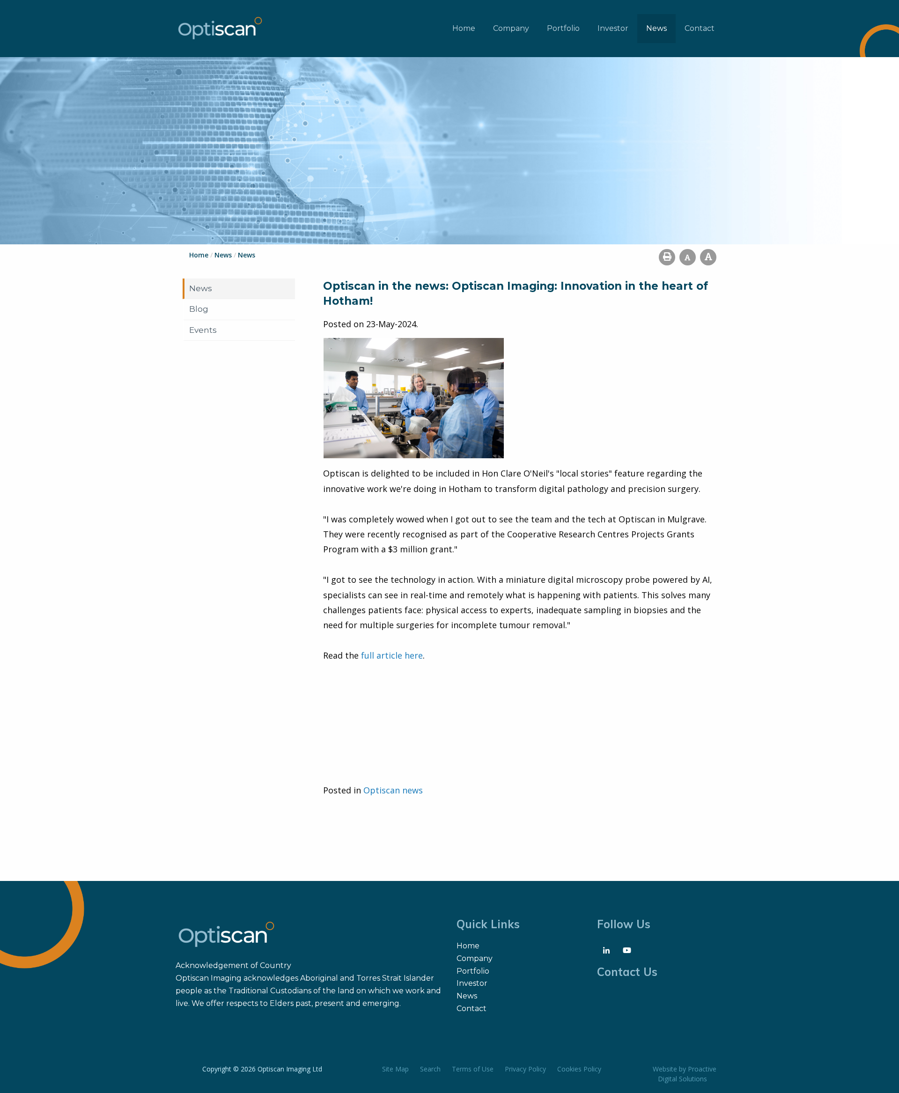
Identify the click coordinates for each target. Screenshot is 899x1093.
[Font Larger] (708, 257)
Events (203, 330)
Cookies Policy (579, 1068)
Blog (198, 309)
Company (511, 28)
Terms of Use (473, 1068)
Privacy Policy (525, 1068)
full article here (392, 655)
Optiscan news (393, 790)
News (656, 28)
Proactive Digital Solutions (687, 1073)
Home (463, 28)
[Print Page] (667, 257)
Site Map (395, 1068)
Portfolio (563, 28)
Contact (700, 28)
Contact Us (627, 972)
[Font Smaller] (687, 257)
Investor (612, 28)
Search (430, 1068)
